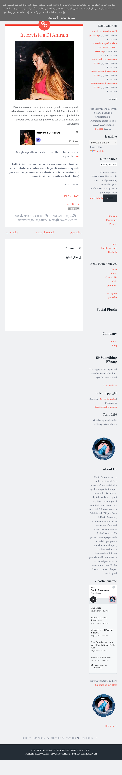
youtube (112, 297)
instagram (112, 293)
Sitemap (113, 215)
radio (52, 220)
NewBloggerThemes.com (84, 753)
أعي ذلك (53, 17)
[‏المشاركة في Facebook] (69, 208)
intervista (24, 220)
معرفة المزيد (68, 17)
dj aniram (56, 216)
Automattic (42, 753)
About (114, 273)
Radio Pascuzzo (58, 750)
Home (114, 269)
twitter (71, 737)
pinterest (112, 285)
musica (43, 220)
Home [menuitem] (114, 243)
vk (115, 289)
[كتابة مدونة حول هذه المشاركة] (75, 208)
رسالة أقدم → (75, 232)
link (76, 156)
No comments (68, 220)
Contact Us (111, 277)
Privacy (113, 223)
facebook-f (88, 737)
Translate (99, 151)
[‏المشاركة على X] (72, 208)
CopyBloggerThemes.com (105, 407)
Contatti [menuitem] (112, 251)
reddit (114, 281)
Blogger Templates (108, 399)
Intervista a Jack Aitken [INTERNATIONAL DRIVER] (105, 47)
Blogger (99, 128)
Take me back (110, 385)
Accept (110, 198)
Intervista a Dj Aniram (44, 35)
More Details (96, 197)
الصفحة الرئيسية (45, 232)
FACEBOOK (72, 204)
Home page (111, 725)
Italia (34, 220)
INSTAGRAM (71, 196)
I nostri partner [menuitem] (109, 247)
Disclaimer (111, 219)
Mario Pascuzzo (33, 216)
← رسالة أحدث (14, 232)
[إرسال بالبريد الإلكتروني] (77, 208)
